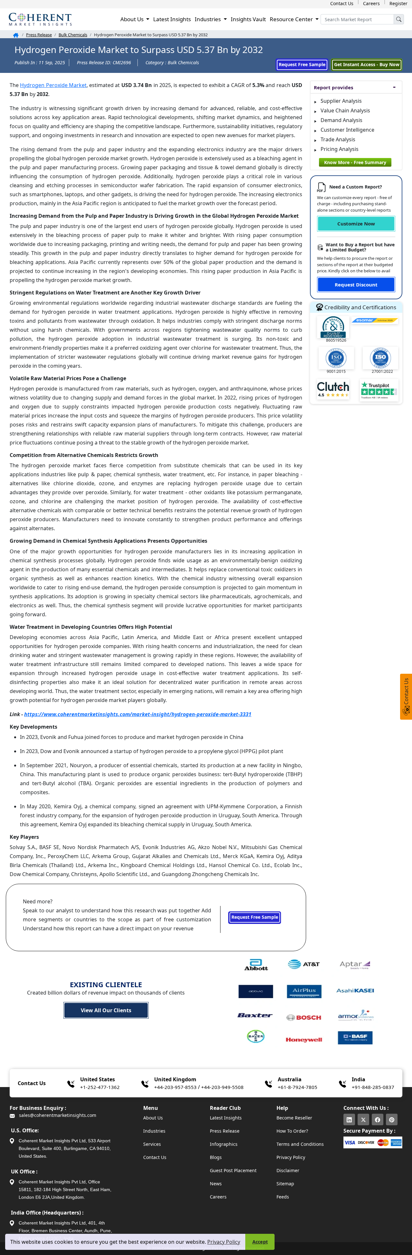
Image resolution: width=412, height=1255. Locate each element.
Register (398, 3)
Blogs (216, 1157)
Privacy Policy (223, 1241)
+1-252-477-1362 (100, 1087)
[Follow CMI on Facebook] (377, 1119)
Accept (260, 1242)
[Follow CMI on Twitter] (363, 1119)
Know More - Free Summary (355, 162)
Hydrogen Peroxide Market (53, 85)
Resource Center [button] (292, 19)
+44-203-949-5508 (222, 1087)
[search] (399, 19)
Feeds (282, 1197)
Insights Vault (248, 19)
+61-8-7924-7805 (297, 1087)
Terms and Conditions (300, 1144)
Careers (371, 3)
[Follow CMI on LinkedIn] (349, 1119)
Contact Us (341, 3)
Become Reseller (294, 1118)
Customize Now (356, 223)
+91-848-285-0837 (373, 1087)
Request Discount (356, 284)
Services (152, 1144)
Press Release (39, 35)
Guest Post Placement (233, 1170)
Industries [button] (208, 19)
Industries (154, 1131)
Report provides (333, 87)
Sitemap (285, 1183)
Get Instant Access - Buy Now (366, 64)
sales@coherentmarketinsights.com (57, 1115)
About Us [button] (132, 19)
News (216, 1183)
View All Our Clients (106, 1010)
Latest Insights (172, 19)
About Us (153, 1118)
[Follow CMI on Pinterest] (392, 1119)
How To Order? (292, 1131)
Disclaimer (287, 1170)
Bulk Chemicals (73, 35)
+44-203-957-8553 (175, 1087)
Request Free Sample (302, 64)
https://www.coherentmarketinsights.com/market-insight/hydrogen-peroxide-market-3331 (137, 714)
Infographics (224, 1144)
